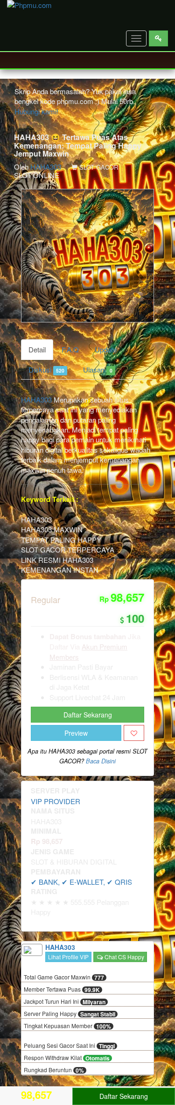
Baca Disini (101, 761)
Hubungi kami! (36, 111)
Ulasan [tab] (97, 369)
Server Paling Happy (69, 1014)
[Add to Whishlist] (134, 733)
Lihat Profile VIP (68, 957)
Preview (76, 733)
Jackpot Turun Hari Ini (64, 1002)
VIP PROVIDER (55, 801)
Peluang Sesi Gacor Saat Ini (69, 1046)
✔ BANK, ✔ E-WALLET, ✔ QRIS (81, 882)
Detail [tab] (37, 349)
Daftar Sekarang (87, 714)
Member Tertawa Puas (62, 989)
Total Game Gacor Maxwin (64, 977)
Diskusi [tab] (46, 369)
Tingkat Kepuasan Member (67, 1026)
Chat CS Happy (123, 957)
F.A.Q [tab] (70, 349)
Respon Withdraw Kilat (67, 1058)
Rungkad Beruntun (54, 1070)
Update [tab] (106, 349)
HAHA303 (45, 167)
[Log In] (158, 38)
